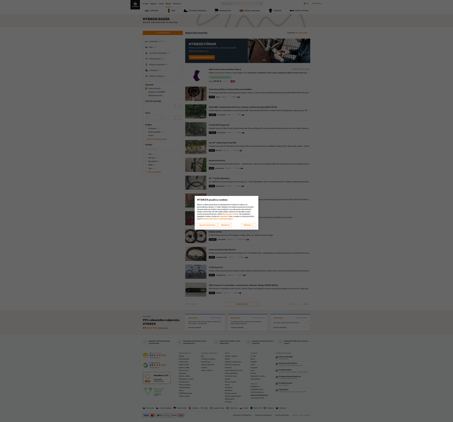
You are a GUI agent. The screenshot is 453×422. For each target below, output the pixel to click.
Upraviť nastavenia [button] (207, 225)
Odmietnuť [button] (225, 225)
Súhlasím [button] (248, 225)
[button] (224, 216)
